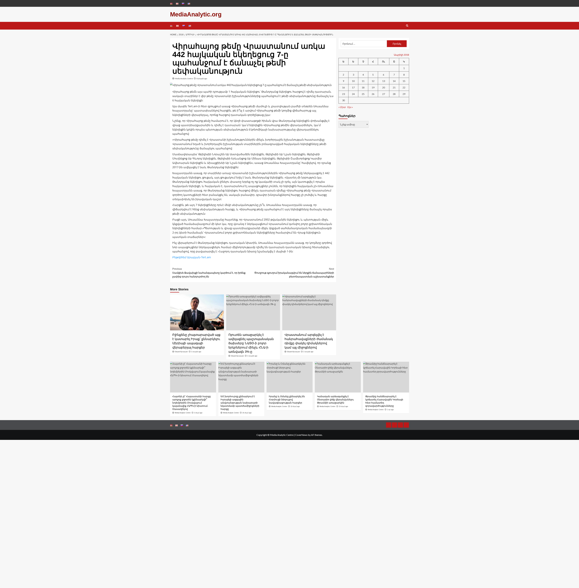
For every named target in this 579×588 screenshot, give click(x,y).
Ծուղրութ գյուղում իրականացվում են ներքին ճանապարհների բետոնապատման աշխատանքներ (294, 273)
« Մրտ (342, 106)
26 (373, 93)
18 (363, 87)
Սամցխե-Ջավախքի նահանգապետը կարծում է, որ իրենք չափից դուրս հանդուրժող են (208, 273)
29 (404, 93)
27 (383, 93)
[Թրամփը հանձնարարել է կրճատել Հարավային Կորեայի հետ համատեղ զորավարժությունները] (386, 377)
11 (363, 80)
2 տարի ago (196, 352)
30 (343, 100)
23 (343, 93)
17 (353, 87)
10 (353, 80)
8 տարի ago (201, 78)
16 (343, 87)
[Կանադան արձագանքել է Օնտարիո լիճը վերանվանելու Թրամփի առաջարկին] (338, 377)
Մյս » (350, 106)
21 (394, 87)
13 (383, 80)
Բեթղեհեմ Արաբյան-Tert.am (191, 257)
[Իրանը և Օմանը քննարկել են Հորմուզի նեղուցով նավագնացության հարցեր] (290, 377)
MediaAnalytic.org (195, 14)
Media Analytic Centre (184, 78)
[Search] (407, 25)
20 (383, 87)
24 (353, 93)
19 (373, 87)
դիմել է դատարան (227, 125)
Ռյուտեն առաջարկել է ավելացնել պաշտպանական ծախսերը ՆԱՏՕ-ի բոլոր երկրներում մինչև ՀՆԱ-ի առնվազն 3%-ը (251, 343)
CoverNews (301, 434)
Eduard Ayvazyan (181, 352)
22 (404, 87)
